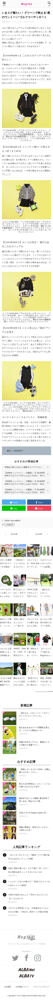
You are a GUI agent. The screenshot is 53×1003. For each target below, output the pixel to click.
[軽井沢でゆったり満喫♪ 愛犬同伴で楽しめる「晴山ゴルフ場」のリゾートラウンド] (9, 803)
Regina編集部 (15, 520)
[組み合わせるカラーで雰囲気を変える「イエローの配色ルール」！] (9, 733)
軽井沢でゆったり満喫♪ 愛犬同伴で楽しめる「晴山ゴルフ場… (34, 799)
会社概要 (7, 987)
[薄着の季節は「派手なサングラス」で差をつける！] (9, 832)
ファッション (18, 22)
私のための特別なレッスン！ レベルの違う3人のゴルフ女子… (34, 785)
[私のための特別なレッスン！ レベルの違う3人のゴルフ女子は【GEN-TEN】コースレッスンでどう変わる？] (9, 789)
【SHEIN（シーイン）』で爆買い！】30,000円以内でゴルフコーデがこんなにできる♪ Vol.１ (25, 474)
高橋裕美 (10, 524)
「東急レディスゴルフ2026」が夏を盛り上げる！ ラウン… (34, 770)
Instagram (37, 959)
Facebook (26, 959)
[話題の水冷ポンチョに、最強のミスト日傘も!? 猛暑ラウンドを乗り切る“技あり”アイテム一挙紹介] (9, 747)
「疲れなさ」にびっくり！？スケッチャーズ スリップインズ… (34, 714)
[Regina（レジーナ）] (26, 4)
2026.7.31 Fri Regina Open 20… (33, 812)
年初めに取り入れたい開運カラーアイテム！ (24, 467)
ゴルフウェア (28, 22)
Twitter (15, 959)
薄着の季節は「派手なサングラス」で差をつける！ (34, 828)
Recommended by (41, 691)
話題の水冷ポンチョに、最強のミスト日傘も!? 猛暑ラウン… (34, 743)
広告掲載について (22, 987)
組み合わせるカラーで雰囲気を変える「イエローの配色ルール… (34, 729)
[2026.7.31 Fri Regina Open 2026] (9, 818)
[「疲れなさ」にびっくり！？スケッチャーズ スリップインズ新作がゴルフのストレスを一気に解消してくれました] (9, 718)
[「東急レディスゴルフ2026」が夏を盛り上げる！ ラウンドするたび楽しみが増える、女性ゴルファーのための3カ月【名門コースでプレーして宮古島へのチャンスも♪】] (9, 774)
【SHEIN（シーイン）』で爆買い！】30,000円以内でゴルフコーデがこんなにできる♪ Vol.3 (25, 491)
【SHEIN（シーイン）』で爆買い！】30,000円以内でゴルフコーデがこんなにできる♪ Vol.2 (25, 482)
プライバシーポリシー (41, 987)
